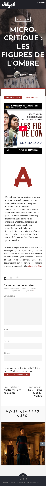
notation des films (34, 266)
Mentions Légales (35, 483)
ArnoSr (28, 75)
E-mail (7, 341)
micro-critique (32, 97)
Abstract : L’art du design (12, 391)
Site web (7, 353)
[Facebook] (23, 479)
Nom (6, 329)
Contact (21, 483)
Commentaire (10, 296)
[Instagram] (26, 479)
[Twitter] (20, 479)
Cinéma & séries (13, 97)
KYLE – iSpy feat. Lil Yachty (35, 393)
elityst (8, 4)
